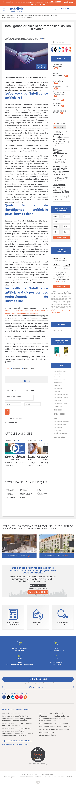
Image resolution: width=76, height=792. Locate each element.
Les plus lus (60, 127)
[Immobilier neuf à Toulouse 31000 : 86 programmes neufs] (19, 546)
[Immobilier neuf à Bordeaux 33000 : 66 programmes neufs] (56, 546)
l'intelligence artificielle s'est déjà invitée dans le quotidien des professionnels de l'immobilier (26, 311)
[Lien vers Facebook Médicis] (52, 49)
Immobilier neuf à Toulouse (19, 556)
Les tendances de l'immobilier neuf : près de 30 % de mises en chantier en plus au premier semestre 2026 (61, 170)
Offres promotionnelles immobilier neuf (54, 716)
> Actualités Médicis (40, 490)
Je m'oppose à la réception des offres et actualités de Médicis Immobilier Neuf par (62, 277)
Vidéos (58, 100)
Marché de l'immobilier (12, 39)
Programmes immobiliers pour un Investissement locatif (52, 720)
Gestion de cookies (41, 777)
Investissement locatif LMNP (13, 731)
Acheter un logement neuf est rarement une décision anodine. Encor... (15, 464)
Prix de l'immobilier (60, 74)
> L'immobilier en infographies (26, 494)
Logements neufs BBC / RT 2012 (51, 713)
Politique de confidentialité (25, 777)
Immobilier (16, 368)
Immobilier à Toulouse (58, 390)
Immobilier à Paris (60, 424)
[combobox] (56, 216)
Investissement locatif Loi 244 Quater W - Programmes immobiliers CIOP (18, 735)
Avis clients (61, 777)
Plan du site (52, 777)
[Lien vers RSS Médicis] (70, 49)
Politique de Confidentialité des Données (61, 311)
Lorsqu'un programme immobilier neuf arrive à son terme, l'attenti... (38, 464)
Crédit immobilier (60, 433)
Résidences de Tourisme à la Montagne (54, 729)
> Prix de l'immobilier (9, 494)
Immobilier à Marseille (61, 421)
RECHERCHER (61, 237)
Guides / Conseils (60, 87)
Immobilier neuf (29, 368)
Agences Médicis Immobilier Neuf (17, 740)
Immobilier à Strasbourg (58, 428)
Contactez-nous (39, 586)
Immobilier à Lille (59, 380)
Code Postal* (67, 265)
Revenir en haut (38, 782)
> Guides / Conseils (24, 490)
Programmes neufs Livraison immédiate (54, 727)
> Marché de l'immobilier (9, 490)
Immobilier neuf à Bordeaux (56, 556)
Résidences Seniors (46, 732)
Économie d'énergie (58, 408)
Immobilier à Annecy (61, 397)
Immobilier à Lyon (60, 371)
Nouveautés (60, 123)
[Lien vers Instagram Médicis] (66, 49)
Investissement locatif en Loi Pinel (15, 716)
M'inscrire (61, 286)
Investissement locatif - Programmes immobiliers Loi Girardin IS (17, 724)
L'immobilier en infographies (59, 94)
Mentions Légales (9, 777)
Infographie (58, 400)
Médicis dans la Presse (59, 112)
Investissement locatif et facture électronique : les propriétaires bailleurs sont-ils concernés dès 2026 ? (61, 189)
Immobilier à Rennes (61, 394)
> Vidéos (23, 497)
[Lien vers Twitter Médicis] (55, 49)
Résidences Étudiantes (47, 735)
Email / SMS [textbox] (60, 281)
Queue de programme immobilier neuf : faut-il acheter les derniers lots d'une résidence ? (60, 153)
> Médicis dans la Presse (41, 494)
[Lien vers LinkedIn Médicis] (59, 49)
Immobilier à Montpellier (58, 375)
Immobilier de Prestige (11, 713)
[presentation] (7, 449)
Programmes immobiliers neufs (16, 709)
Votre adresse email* (59, 258)
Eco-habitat (58, 82)
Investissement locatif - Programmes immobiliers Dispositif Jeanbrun (17, 720)
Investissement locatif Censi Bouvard (16, 728)
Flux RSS (69, 777)
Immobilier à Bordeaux (58, 384)
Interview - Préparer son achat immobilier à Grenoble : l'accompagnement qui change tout (61, 135)
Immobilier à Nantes (60, 403)
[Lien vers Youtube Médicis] (63, 49)
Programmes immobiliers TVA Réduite (53, 724)
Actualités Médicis (58, 104)
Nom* (54, 264)
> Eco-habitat (10, 497)
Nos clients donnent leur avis (15, 744)
